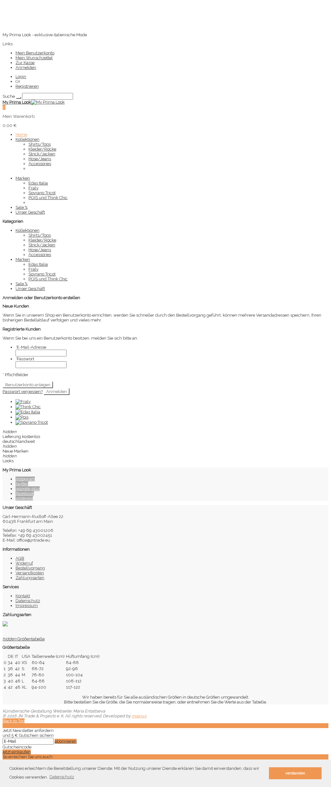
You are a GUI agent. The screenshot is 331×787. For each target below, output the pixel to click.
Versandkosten (30, 572)
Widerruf (24, 563)
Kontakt (23, 595)
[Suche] (18, 98)
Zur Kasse (25, 62)
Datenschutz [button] (61, 776)
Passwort (25, 358)
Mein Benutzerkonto (35, 53)
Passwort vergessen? (23, 391)
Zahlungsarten (30, 577)
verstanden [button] (295, 773)
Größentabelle (24, 638)
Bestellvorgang (30, 568)
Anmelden (26, 67)
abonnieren (66, 741)
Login (21, 76)
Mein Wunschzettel (34, 57)
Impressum (27, 605)
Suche (9, 96)
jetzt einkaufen (17, 751)
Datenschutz (28, 600)
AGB (20, 558)
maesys (139, 716)
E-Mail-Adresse (31, 347)
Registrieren (27, 86)
